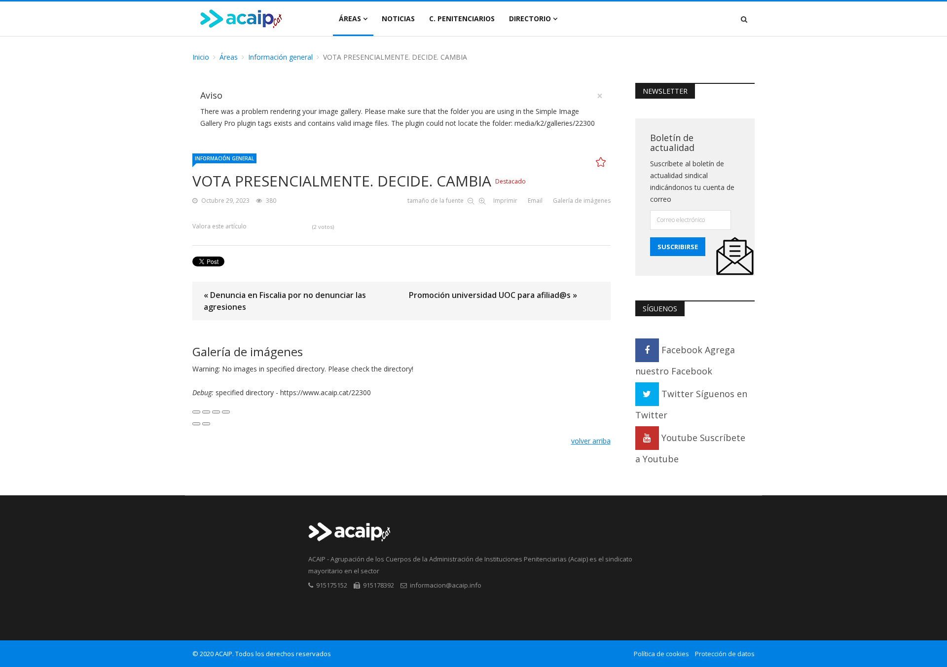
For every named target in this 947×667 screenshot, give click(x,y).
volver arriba (591, 440)
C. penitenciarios (462, 18)
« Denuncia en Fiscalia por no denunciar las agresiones (285, 301)
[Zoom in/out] (226, 411)
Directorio (530, 18)
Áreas (350, 18)
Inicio (200, 57)
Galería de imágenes (582, 200)
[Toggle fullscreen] (216, 411)
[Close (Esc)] (196, 411)
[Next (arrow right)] (206, 423)
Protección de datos (725, 653)
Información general (280, 57)
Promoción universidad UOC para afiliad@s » (493, 295)
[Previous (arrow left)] (196, 423)
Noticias (398, 18)
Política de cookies (661, 653)
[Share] (206, 411)
